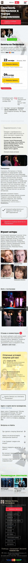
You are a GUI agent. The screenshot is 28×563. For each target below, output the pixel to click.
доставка (10, 534)
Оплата (9, 531)
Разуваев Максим (19, 263)
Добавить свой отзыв (8, 345)
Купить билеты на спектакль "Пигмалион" (14, 397)
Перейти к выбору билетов (10, 22)
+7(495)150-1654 (14, 551)
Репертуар (10, 524)
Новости (10, 517)
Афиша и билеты (12, 514)
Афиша (11, 2)
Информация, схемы (14, 521)
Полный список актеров (11, 152)
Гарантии (10, 541)
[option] (14, 212)
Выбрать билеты (15, 509)
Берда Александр (6, 278)
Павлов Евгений (19, 278)
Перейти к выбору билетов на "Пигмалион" (15, 222)
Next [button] (26, 308)
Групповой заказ (13, 537)
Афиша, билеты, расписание (11, 502)
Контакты (10, 544)
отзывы (9, 527)
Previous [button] (2, 308)
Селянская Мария (6, 263)
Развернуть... (5, 203)
